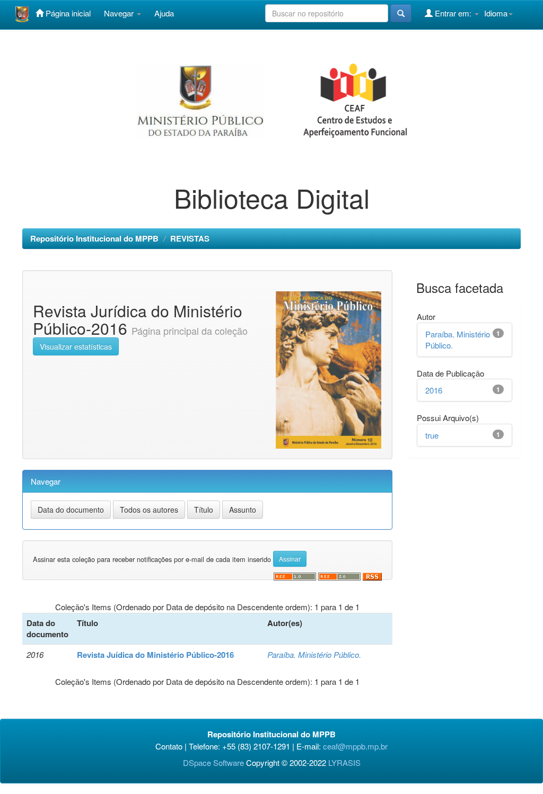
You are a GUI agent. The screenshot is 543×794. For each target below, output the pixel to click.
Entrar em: (453, 13)
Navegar (120, 13)
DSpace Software (213, 762)
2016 (433, 390)
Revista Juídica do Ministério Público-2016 (155, 655)
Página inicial (67, 13)
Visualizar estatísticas (76, 346)
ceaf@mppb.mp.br (355, 746)
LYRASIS (344, 762)
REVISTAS (189, 238)
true (432, 435)
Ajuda (164, 13)
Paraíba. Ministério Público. (314, 654)
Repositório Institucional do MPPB (94, 238)
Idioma (495, 13)
